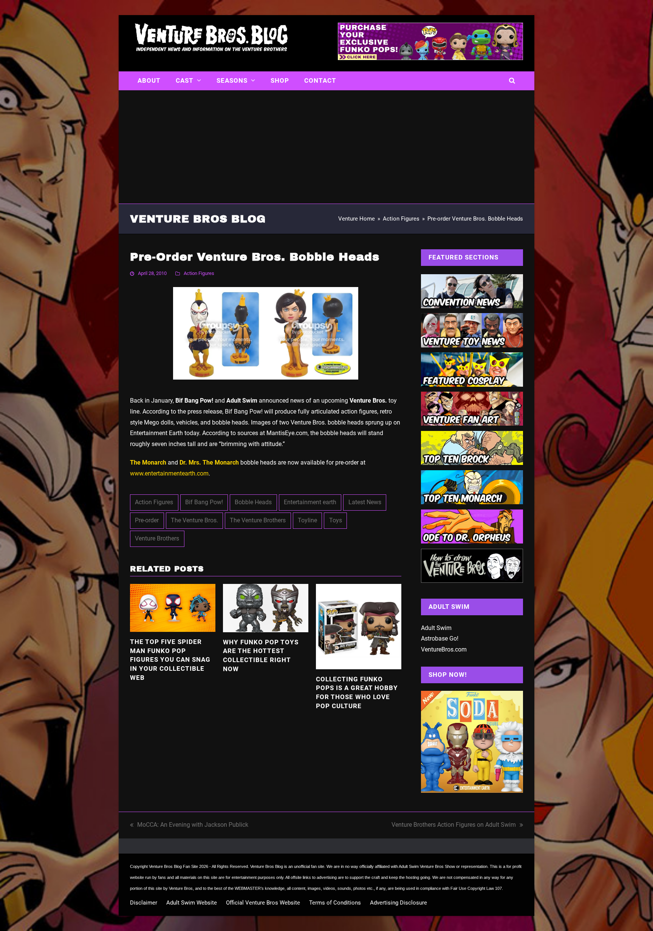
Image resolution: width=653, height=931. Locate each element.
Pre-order (147, 520)
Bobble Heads (253, 502)
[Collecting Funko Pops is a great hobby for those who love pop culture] (358, 626)
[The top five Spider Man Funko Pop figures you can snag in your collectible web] (172, 607)
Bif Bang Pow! (204, 502)
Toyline (307, 520)
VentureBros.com (444, 649)
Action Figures (199, 273)
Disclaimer (143, 902)
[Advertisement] (326, 147)
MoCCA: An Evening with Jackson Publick (189, 826)
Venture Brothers (157, 538)
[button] (512, 80)
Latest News (364, 502)
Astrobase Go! (439, 638)
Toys (335, 520)
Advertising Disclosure (398, 902)
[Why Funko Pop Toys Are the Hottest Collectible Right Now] (265, 607)
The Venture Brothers (258, 520)
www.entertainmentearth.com (169, 473)
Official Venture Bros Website (263, 902)
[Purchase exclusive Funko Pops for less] (430, 58)
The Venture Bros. (194, 520)
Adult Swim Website (191, 902)
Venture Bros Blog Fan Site (173, 866)
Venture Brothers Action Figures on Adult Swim (453, 826)
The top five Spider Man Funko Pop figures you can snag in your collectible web (170, 659)
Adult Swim (436, 627)
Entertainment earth (310, 502)
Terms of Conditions (335, 902)
